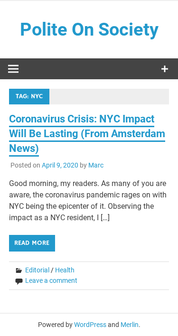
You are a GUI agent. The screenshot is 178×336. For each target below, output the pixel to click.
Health (65, 270)
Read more (31, 243)
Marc (95, 165)
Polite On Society (89, 29)
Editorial (37, 270)
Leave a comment (51, 280)
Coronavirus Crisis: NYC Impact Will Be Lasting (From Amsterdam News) (87, 133)
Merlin (130, 324)
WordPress (90, 324)
